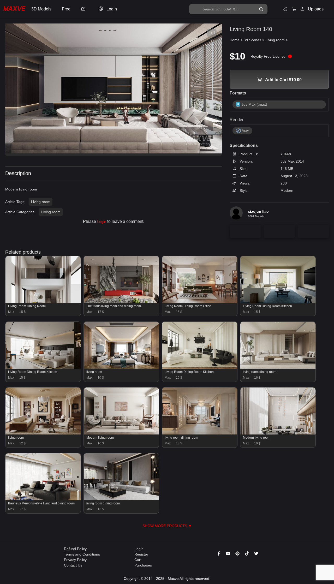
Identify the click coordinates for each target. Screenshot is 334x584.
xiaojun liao (258, 211)
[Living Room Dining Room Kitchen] (277, 302)
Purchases (143, 565)
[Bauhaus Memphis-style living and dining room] (43, 499)
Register (141, 554)
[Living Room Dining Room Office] (199, 302)
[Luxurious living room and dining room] (121, 302)
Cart (137, 560)
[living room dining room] (277, 367)
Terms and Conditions (82, 554)
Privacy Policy (75, 560)
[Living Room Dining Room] (43, 302)
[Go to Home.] (14, 9)
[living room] (121, 367)
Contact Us (73, 565)
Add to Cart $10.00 (283, 80)
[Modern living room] (121, 433)
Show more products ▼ (167, 526)
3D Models (41, 9)
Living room (40, 202)
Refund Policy (75, 549)
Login (101, 221)
